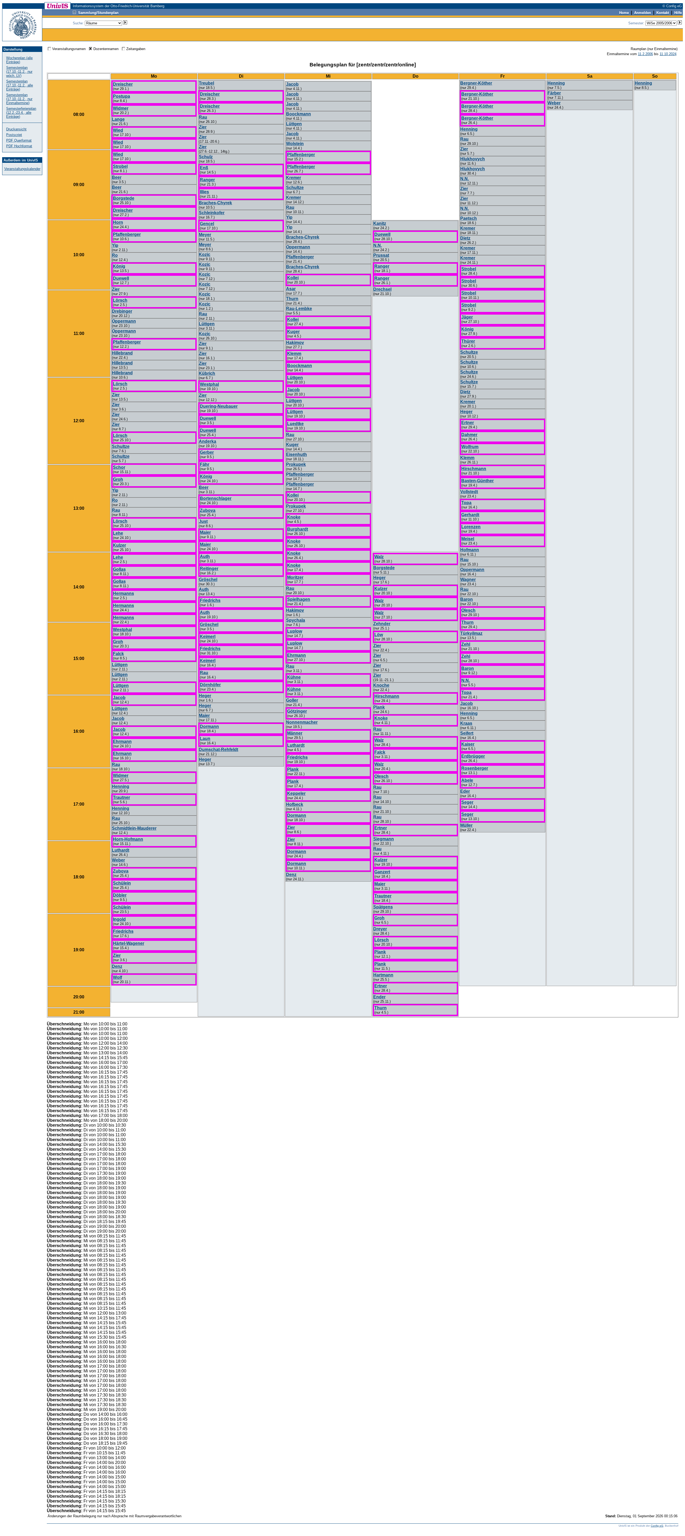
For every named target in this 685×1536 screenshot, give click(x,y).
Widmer (120, 108)
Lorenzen (471, 526)
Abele (467, 780)
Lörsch (120, 300)
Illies (204, 192)
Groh (118, 479)
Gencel (207, 223)
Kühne (294, 677)
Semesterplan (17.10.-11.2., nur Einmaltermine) (19, 99)
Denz (117, 966)
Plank (293, 769)
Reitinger (209, 568)
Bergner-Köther (476, 83)
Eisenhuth (296, 454)
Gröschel (208, 579)
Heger (205, 695)
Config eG (657, 1525)
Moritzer (295, 577)
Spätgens (383, 907)
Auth (205, 556)
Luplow (294, 631)
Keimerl (207, 636)
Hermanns (123, 593)
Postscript (14, 135)
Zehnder (381, 623)
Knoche (381, 685)
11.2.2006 (645, 54)
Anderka (207, 441)
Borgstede (123, 198)
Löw (378, 634)
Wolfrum (469, 446)
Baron (466, 599)
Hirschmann (473, 468)
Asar (291, 288)
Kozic (204, 254)
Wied (118, 130)
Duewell (121, 278)
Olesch (468, 610)
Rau (116, 510)
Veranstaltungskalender (22, 169)
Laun (205, 738)
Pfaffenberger (127, 234)
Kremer (467, 228)
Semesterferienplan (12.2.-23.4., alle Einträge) (21, 113)
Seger (467, 802)
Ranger (207, 180)
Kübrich (207, 373)
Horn (118, 222)
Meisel (467, 539)
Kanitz (379, 223)
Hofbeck (294, 804)
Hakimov (295, 342)
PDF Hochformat (19, 146)
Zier (116, 289)
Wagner (468, 579)
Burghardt (297, 529)
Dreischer (123, 84)
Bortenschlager (215, 498)
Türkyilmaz (471, 633)
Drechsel (382, 289)
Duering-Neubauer (219, 406)
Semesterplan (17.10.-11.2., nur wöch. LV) (19, 72)
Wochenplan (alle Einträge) (19, 60)
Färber (554, 93)
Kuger (293, 331)
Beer (116, 177)
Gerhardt (470, 514)
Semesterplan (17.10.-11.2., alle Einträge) (19, 85)
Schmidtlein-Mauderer (134, 828)
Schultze (121, 446)
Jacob (119, 697)
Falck (118, 653)
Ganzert (382, 872)
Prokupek (296, 464)
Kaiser (467, 744)
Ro (115, 255)
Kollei (293, 278)
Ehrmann (122, 741)
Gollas (119, 569)
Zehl (465, 644)
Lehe (118, 533)
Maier (205, 532)
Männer (294, 733)
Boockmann (298, 114)
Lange (118, 119)
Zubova (120, 871)
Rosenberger (474, 768)
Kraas (466, 723)
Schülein (122, 883)
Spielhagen (298, 599)
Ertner (467, 422)
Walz (379, 556)
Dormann (209, 726)
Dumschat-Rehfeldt (218, 749)
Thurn (467, 622)
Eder (465, 791)
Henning (120, 786)
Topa (466, 502)
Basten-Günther (477, 480)
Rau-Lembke (299, 308)
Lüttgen (120, 664)
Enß (204, 167)
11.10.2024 (668, 54)
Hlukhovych (472, 159)
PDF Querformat (19, 140)
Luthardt (120, 850)
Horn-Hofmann (128, 839)
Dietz (465, 238)
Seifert (466, 733)
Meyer (205, 234)
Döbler (120, 895)
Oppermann (124, 321)
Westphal (122, 629)
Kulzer (119, 545)
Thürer (468, 341)
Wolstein (295, 143)
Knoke (293, 517)
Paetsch (468, 218)
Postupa (121, 96)
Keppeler (296, 793)
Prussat (381, 255)
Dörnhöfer (210, 684)
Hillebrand (122, 353)
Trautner (121, 797)
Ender (379, 997)
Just (203, 521)
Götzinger (297, 711)
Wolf (117, 977)
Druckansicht (16, 129)
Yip (115, 245)
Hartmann (383, 975)
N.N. (464, 178)
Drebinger (122, 311)
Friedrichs (123, 931)
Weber (118, 860)
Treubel (206, 83)
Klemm (467, 457)
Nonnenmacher (302, 722)
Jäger (467, 317)
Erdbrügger (473, 756)
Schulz (206, 156)
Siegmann (383, 839)
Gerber (207, 452)
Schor (119, 467)
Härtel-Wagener (128, 943)
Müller (466, 825)
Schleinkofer (211, 212)
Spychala (295, 620)
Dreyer (380, 929)
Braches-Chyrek (215, 203)
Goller (292, 700)
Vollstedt (469, 491)
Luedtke (295, 423)
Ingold (119, 919)
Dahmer (469, 434)
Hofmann (469, 550)
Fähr (204, 464)
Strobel (120, 166)
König (119, 266)
